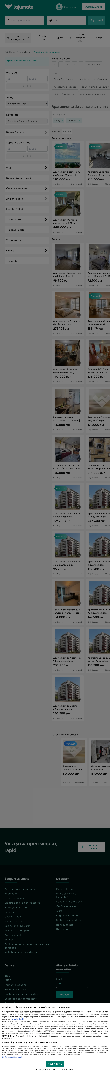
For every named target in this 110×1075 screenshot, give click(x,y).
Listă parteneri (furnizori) (12, 1057)
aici (30, 1031)
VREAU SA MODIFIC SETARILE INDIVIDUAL (54, 1070)
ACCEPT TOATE (55, 1064)
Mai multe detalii (17, 1019)
